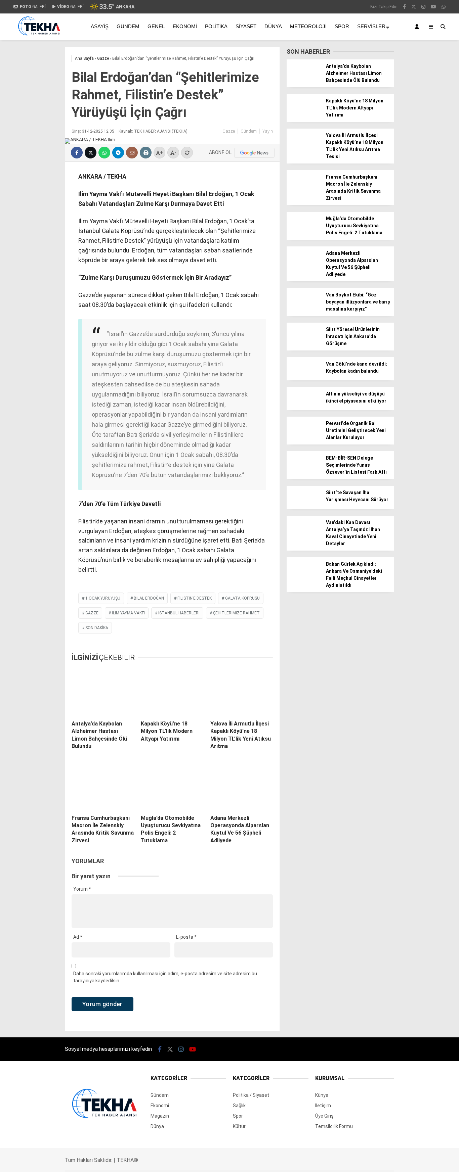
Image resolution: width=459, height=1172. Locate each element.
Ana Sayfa (399, 37)
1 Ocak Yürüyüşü (102, 598)
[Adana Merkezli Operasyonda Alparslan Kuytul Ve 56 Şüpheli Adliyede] (241, 785)
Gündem (391, 168)
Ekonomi (391, 181)
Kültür (239, 1126)
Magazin (391, 235)
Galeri (394, 51)
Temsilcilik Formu (334, 1126)
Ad (77, 937)
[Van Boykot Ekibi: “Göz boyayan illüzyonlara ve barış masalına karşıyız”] (304, 309)
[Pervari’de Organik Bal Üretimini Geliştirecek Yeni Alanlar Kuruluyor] (304, 437)
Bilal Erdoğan (149, 598)
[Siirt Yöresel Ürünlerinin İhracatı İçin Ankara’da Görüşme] (304, 343)
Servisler (371, 26)
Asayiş (100, 26)
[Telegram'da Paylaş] (118, 152)
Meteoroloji (308, 26)
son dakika (96, 627)
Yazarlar (397, 79)
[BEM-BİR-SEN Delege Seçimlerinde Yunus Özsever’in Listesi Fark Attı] (304, 472)
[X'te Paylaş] (90, 152)
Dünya (388, 208)
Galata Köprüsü (242, 598)
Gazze (228, 131)
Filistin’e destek (194, 598)
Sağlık (388, 248)
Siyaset (246, 26)
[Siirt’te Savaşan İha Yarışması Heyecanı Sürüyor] (304, 507)
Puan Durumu (402, 320)
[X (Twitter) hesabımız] (417, 412)
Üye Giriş (324, 1116)
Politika (216, 26)
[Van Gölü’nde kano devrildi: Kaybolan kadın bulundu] (304, 378)
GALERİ (33, 6)
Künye (321, 1095)
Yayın (267, 131)
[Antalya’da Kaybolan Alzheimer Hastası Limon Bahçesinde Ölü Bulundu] (103, 691)
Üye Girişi (397, 107)
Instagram (419, 430)
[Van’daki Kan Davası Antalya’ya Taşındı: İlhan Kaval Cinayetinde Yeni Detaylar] (304, 537)
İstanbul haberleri (179, 613)
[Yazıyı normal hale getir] (187, 152)
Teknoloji (392, 262)
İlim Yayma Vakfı (128, 613)
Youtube (420, 449)
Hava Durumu (400, 292)
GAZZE (91, 613)
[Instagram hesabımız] (181, 1049)
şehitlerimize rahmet (236, 613)
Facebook (418, 393)
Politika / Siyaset (400, 195)
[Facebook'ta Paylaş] (77, 152)
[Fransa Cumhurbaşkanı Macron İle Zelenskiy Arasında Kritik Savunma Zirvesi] (103, 785)
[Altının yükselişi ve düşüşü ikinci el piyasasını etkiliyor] (304, 408)
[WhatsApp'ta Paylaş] (104, 152)
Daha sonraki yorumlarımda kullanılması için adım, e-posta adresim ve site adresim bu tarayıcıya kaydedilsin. (165, 977)
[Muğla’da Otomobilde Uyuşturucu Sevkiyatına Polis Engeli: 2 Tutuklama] (172, 785)
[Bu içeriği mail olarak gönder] (132, 152)
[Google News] (254, 153)
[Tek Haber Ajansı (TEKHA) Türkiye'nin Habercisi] (39, 38)
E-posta (186, 937)
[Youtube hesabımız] (192, 1049)
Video (393, 65)
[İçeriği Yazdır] (146, 152)
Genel (156, 26)
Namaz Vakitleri (406, 306)
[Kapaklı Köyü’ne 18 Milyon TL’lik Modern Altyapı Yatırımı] (172, 691)
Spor (387, 222)
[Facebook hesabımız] (160, 1049)
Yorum (82, 889)
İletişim (323, 1105)
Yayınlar (396, 136)
